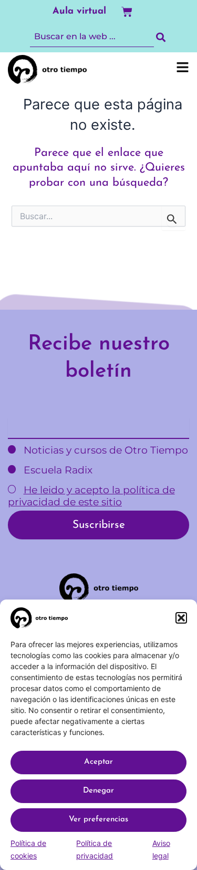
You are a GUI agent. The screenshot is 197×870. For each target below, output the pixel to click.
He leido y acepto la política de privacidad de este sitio (91, 496)
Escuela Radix (56, 470)
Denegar (98, 791)
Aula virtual (79, 11)
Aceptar (98, 762)
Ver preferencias (98, 819)
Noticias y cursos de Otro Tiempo (104, 450)
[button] (181, 618)
